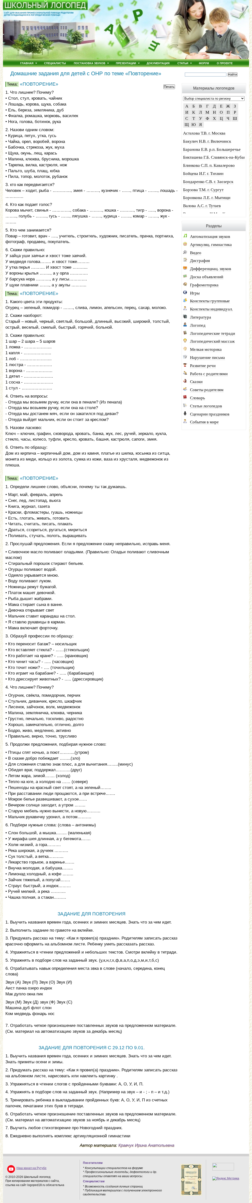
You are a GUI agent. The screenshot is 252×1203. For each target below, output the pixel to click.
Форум (204, 63)
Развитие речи (203, 365)
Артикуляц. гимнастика (211, 244)
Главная (26, 63)
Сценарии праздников (209, 414)
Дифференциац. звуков (210, 268)
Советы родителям (206, 389)
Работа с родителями (209, 373)
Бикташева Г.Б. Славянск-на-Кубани (215, 157)
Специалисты (55, 63)
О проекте (225, 63)
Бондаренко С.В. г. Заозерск (208, 181)
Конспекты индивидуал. (211, 309)
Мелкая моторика (206, 349)
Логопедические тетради (212, 333)
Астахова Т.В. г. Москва (204, 133)
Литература (200, 317)
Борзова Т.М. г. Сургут (203, 189)
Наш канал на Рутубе (31, 1168)
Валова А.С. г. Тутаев (202, 205)
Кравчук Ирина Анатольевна (146, 1145)
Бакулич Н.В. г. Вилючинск (207, 141)
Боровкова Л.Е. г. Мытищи (206, 197)
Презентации (126, 63)
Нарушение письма (207, 357)
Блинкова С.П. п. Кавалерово (209, 165)
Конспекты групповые (210, 301)
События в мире (204, 422)
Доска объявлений (206, 277)
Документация (158, 63)
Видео (195, 252)
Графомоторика (204, 285)
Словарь (197, 398)
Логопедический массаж (212, 341)
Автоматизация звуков (210, 236)
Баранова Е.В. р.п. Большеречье (212, 149)
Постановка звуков (89, 63)
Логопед (197, 325)
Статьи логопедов (206, 406)
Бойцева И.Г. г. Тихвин (203, 173)
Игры (195, 293)
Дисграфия (200, 260)
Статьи (182, 63)
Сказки (196, 381)
